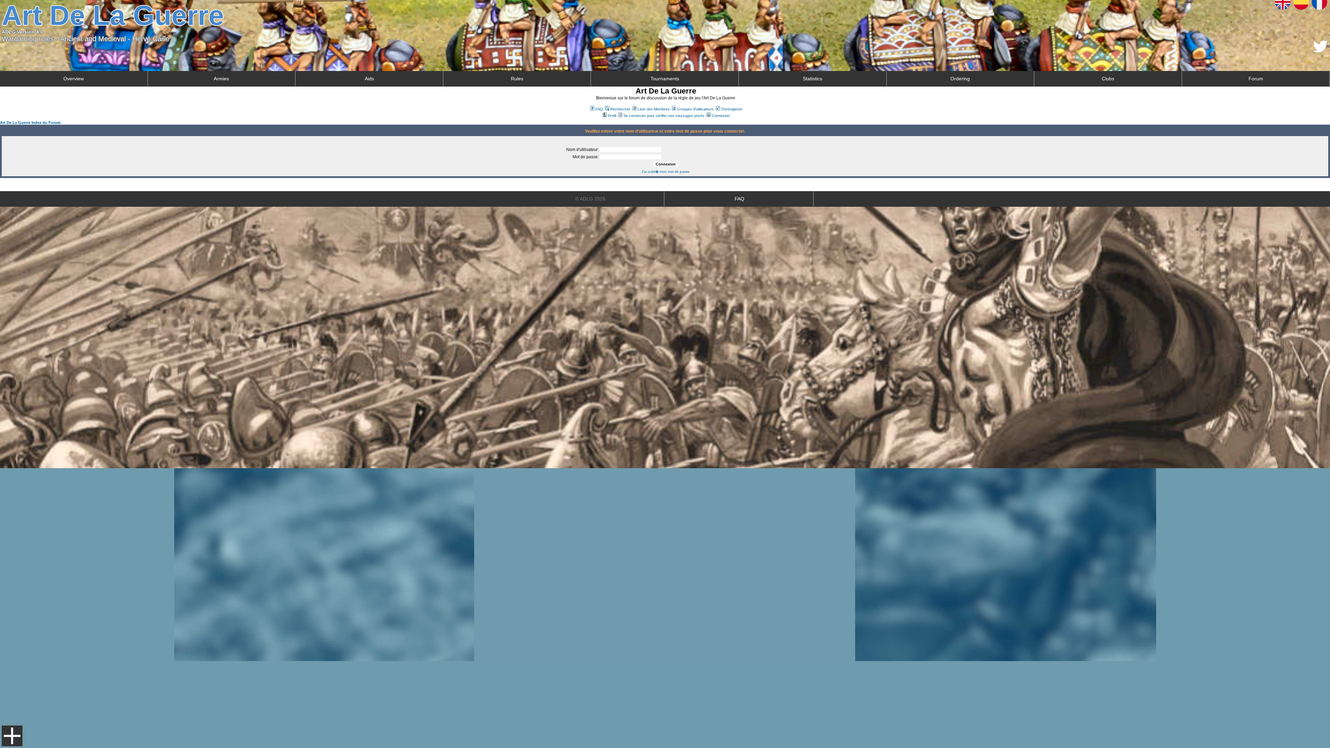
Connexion (721, 116)
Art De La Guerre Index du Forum (30, 123)
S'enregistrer (732, 109)
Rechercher (620, 109)
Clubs (1108, 78)
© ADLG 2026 (590, 199)
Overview (73, 78)
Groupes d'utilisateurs (695, 109)
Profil (612, 116)
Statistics (812, 78)
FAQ (599, 109)
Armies (221, 78)
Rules (517, 78)
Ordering (960, 78)
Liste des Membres (654, 109)
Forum (1256, 78)
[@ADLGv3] (1320, 50)
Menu (12, 735)
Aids (369, 78)
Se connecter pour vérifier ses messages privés (663, 116)
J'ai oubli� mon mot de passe (665, 171)
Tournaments (664, 78)
